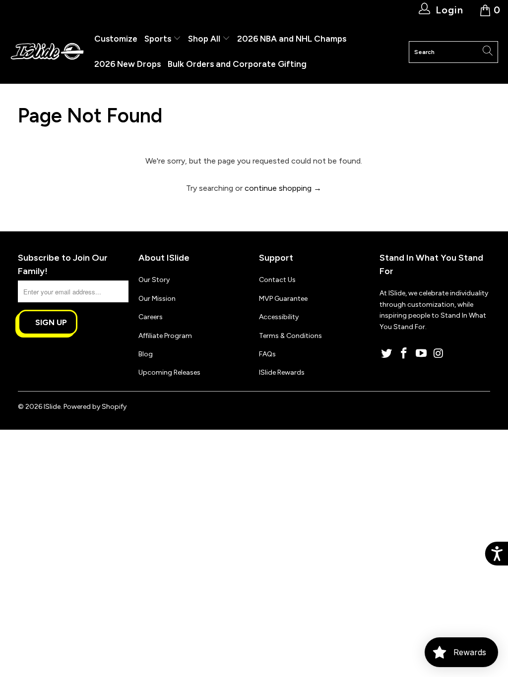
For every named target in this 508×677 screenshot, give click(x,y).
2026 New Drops (127, 64)
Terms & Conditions (290, 336)
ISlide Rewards (282, 372)
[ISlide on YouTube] (421, 353)
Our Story (154, 280)
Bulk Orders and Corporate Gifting (237, 64)
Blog (145, 354)
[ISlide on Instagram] (438, 353)
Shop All (204, 39)
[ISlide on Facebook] (404, 353)
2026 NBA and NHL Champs (291, 39)
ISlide (52, 406)
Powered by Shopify (95, 406)
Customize (115, 39)
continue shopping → (283, 188)
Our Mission (157, 298)
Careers (150, 317)
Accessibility (279, 317)
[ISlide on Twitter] (387, 353)
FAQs (267, 354)
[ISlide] (47, 52)
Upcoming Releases (169, 372)
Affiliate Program (165, 336)
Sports (158, 39)
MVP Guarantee (283, 298)
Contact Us (277, 280)
